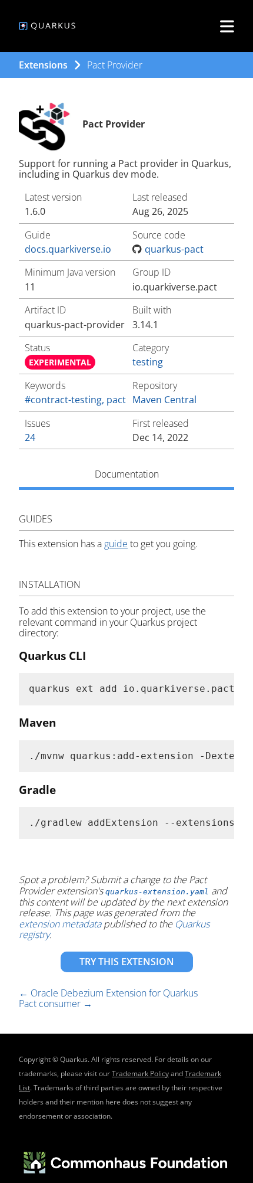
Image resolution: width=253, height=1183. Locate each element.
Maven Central (164, 399)
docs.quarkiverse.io (68, 249)
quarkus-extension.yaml (157, 891)
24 (30, 437)
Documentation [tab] (127, 474)
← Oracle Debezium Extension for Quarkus (108, 992)
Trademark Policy (140, 1073)
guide (116, 543)
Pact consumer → (55, 1003)
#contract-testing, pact (75, 399)
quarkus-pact (174, 249)
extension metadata (60, 923)
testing (147, 361)
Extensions (43, 65)
